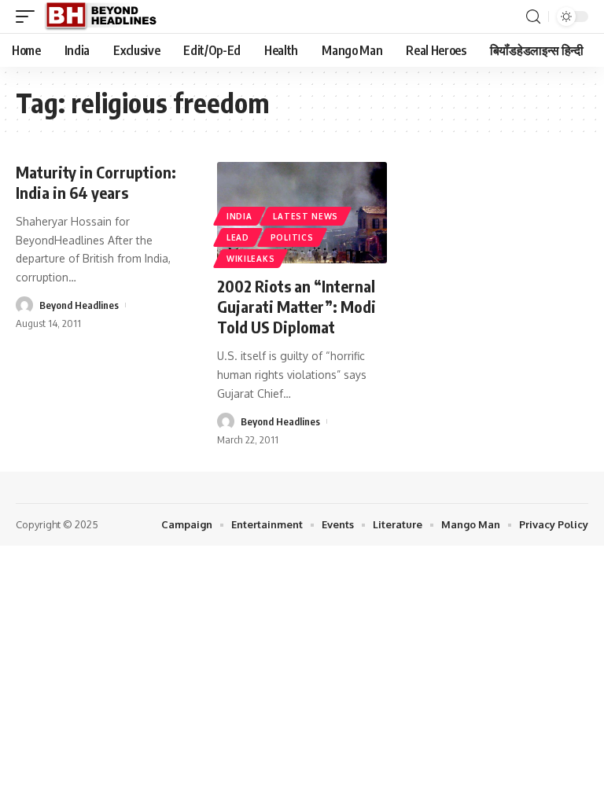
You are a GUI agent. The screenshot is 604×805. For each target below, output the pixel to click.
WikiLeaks (250, 258)
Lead (237, 237)
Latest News (305, 216)
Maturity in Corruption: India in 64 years (96, 182)
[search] (533, 17)
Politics (292, 237)
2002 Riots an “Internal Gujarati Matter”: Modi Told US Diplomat (296, 306)
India (239, 216)
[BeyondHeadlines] (106, 16)
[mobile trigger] (29, 16)
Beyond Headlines (79, 305)
